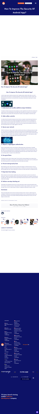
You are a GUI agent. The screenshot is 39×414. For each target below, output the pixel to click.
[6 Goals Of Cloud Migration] (5, 222)
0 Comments (15, 200)
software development (11, 200)
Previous (33, 57)
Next (36, 57)
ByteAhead (3, 200)
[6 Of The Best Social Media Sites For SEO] (15, 222)
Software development (6, 397)
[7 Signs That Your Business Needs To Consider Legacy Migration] (34, 222)
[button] (1, 372)
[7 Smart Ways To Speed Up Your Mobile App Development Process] (24, 222)
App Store (6, 124)
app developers (17, 96)
